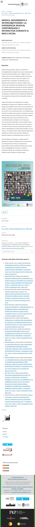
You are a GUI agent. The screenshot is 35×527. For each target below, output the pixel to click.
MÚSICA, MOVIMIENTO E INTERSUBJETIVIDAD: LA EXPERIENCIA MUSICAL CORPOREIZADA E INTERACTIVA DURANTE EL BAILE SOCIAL (19, 309)
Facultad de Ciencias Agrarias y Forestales (22, 487)
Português (5, 437)
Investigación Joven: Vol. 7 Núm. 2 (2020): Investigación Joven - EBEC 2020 (19, 338)
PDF (5, 212)
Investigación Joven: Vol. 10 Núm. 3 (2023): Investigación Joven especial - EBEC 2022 (19, 404)
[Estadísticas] (7, 421)
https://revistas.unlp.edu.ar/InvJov (17, 479)
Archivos (9, 11)
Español (5, 434)
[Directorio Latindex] (7, 451)
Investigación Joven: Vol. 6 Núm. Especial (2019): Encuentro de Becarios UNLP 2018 (18, 272)
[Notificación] (3, 421)
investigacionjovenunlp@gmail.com (21, 492)
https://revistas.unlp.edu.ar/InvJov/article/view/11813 (13, 248)
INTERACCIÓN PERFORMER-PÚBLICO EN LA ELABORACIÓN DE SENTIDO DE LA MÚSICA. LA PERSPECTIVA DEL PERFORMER (18, 333)
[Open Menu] (2, 2)
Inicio (3, 11)
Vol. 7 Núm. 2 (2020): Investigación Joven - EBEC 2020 (16, 13)
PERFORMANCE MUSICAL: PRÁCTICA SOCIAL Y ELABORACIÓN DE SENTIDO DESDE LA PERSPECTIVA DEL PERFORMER (18, 267)
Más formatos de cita (8, 251)
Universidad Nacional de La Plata (11, 487)
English (5, 431)
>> (5, 410)
